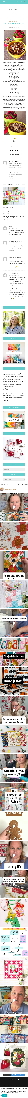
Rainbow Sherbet (7, 212)
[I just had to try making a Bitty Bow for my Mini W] (14, 913)
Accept (4, 1095)
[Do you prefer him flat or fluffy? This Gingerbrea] (14, 826)
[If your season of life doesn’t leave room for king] (14, 1000)
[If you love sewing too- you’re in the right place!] (14, 768)
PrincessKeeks (13, 273)
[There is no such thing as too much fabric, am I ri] (14, 855)
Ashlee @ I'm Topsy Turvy (16, 241)
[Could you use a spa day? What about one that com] (14, 594)
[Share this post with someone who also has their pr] (14, 507)
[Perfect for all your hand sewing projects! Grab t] (14, 565)
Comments (14, 147)
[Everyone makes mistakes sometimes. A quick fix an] (14, 681)
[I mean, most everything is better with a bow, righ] (14, 1029)
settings (16, 1092)
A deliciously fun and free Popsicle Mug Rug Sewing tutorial (13, 206)
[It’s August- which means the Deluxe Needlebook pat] (14, 739)
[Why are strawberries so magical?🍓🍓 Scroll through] (14, 971)
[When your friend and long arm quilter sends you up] (14, 536)
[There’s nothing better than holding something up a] (14, 797)
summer (16, 21)
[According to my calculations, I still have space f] (14, 942)
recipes (11, 21)
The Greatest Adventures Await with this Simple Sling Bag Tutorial (13, 217)
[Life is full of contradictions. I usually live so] (14, 623)
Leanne (11, 226)
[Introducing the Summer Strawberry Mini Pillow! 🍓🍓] (14, 1058)
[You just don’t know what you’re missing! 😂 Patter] (14, 884)
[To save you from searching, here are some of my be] (14, 710)
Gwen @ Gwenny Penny (16, 257)
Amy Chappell (14, 154)
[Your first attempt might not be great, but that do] (14, 652)
